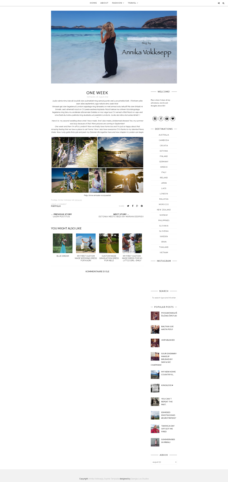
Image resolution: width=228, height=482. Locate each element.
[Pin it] (142, 206)
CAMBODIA (164, 140)
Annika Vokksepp (95, 479)
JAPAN (164, 183)
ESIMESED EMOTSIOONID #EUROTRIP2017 (168, 415)
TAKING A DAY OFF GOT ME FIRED (167, 429)
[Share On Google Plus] (137, 206)
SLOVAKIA (163, 226)
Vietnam (164, 252)
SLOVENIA (164, 231)
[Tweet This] (128, 206)
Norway (164, 215)
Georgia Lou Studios (140, 479)
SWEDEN (164, 236)
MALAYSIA (163, 199)
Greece (164, 167)
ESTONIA (164, 151)
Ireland (164, 178)
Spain (163, 242)
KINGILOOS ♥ (167, 385)
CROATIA (164, 146)
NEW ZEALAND (164, 210)
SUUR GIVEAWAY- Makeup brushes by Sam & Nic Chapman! (164, 359)
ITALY (163, 172)
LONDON (164, 194)
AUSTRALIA (164, 135)
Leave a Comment (59, 204)
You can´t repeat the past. (167, 402)
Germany (164, 162)
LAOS (163, 188)
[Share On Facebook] (133, 206)
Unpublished (168, 340)
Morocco (164, 204)
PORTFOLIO (56, 206)
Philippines (163, 220)
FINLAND (164, 156)
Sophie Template (111, 479)
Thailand (164, 247)
